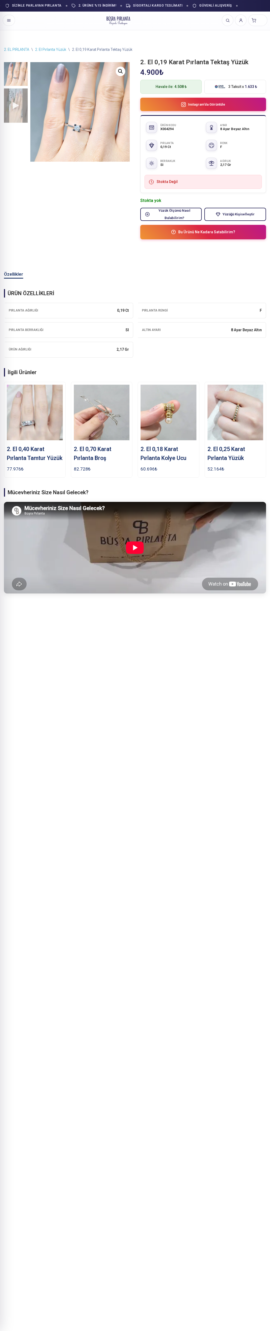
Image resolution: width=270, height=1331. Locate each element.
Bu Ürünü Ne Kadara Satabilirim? (206, 232)
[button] (120, 71)
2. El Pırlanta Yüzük (50, 49)
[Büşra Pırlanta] (118, 20)
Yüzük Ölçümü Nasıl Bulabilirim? (174, 214)
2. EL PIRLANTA (16, 49)
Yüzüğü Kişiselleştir (239, 214)
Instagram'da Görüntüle (206, 104)
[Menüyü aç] (9, 20)
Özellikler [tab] (13, 274)
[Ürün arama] (227, 20)
